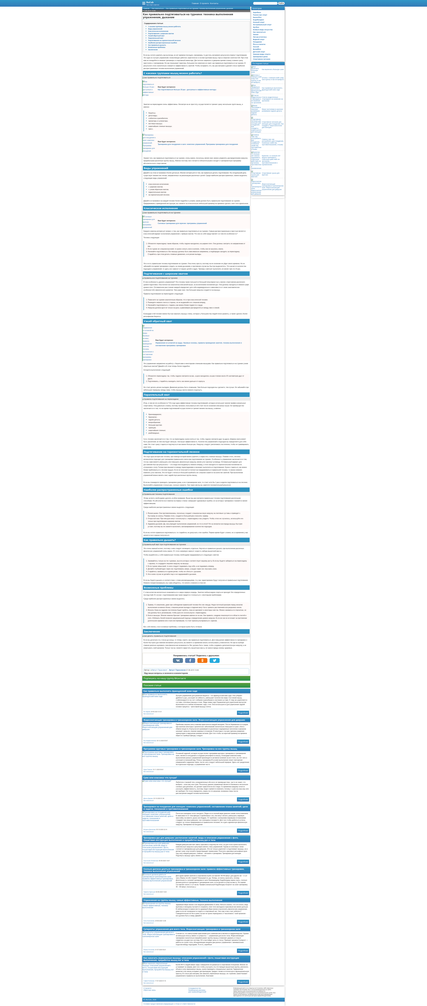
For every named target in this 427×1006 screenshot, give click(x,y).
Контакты (214, 3)
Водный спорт (259, 39)
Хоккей (256, 47)
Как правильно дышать (157, 45)
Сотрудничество (194, 988)
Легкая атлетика (260, 37)
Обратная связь (149, 990)
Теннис (256, 34)
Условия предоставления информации (158, 1004)
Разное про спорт (260, 15)
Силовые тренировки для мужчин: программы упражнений (182, 223)
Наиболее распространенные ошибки (162, 43)
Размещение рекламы (196, 990)
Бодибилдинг (258, 20)
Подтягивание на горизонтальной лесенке (164, 40)
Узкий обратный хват (156, 36)
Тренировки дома (260, 57)
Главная (195, 3)
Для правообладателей (197, 992)
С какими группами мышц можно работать (164, 27)
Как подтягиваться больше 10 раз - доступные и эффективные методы (187, 90)
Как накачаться (148, 714)
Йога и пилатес (259, 44)
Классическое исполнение (158, 31)
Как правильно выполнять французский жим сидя (170, 691)
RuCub (150, 2)
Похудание (257, 42)
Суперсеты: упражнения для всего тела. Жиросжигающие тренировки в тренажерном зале (191, 929)
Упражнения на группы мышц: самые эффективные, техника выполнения (182, 900)
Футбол (256, 27)
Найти (281, 3)
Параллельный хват (155, 38)
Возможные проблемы (156, 47)
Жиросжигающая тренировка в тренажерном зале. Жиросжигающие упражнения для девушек (194, 720)
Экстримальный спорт (262, 25)
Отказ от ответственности (185, 1004)
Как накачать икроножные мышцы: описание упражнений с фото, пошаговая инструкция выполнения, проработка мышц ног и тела (191, 959)
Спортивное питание (261, 59)
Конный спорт (259, 22)
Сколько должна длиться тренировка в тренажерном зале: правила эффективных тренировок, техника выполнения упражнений (193, 870)
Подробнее (243, 713)
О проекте (204, 3)
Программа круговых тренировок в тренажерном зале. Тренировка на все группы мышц (190, 748)
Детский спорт (259, 52)
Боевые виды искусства (263, 30)
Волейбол (257, 49)
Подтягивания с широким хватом (161, 34)
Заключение (153, 50)
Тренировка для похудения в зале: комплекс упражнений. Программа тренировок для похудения (198, 144)
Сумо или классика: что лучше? (160, 777)
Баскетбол (257, 17)
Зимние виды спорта (261, 54)
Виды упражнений (155, 29)
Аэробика (257, 12)
